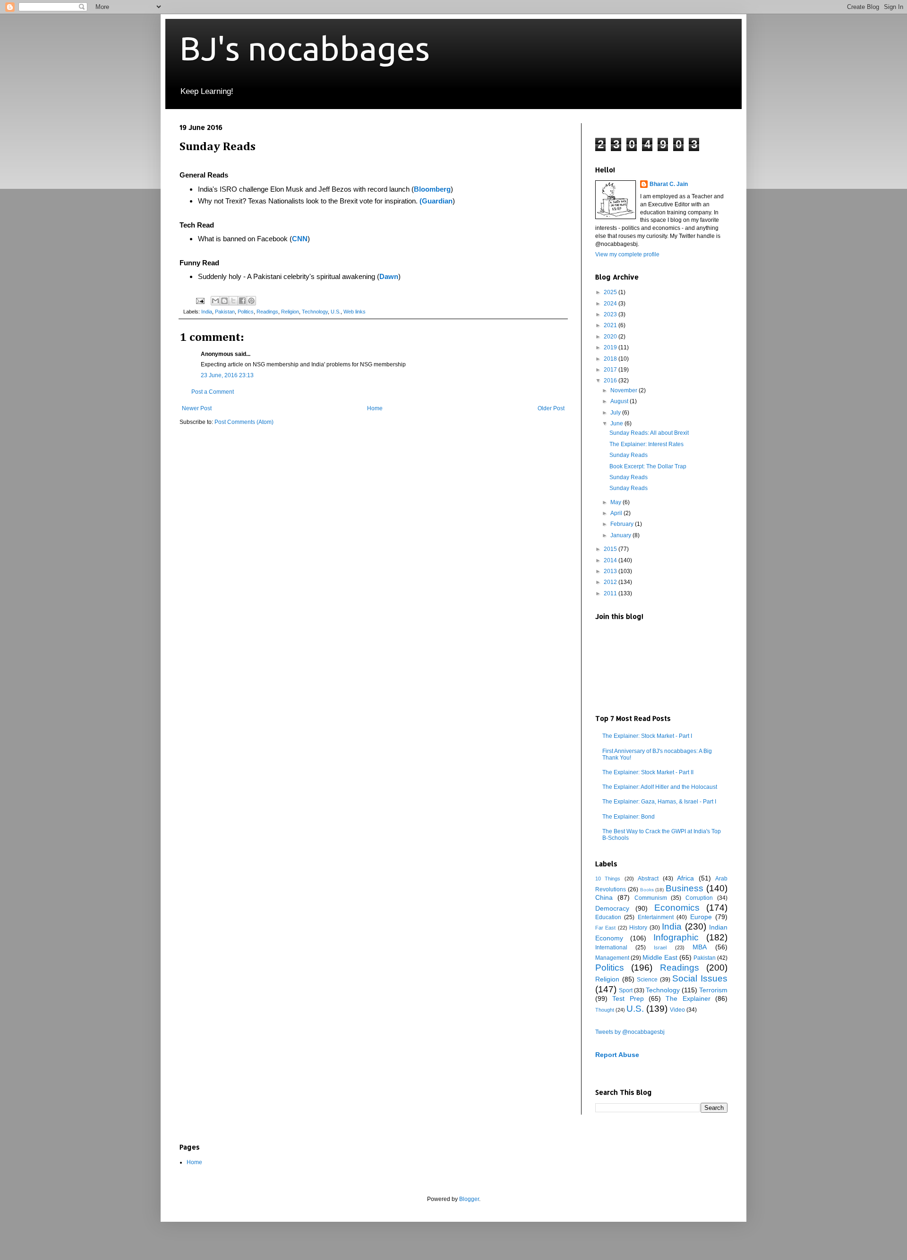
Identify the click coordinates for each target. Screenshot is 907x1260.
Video (677, 1009)
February (622, 524)
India (206, 311)
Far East (605, 927)
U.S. (336, 311)
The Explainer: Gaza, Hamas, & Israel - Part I (659, 801)
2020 (611, 336)
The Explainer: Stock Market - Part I (647, 736)
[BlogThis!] (224, 300)
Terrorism (713, 990)
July (616, 412)
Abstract (648, 878)
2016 (611, 380)
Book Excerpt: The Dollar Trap (647, 466)
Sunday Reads (628, 455)
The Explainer (688, 998)
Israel (660, 947)
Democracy (612, 908)
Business (684, 888)
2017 (611, 369)
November (624, 390)
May (616, 502)
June (617, 423)
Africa (685, 878)
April (617, 513)
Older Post (551, 408)
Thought (604, 1010)
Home (375, 408)
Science (647, 979)
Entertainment (656, 917)
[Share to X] (233, 300)
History (638, 927)
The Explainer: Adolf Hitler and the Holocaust (659, 787)
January (621, 535)
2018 (611, 358)
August (620, 401)
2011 (611, 593)
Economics (677, 908)
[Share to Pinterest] (251, 300)
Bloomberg (432, 189)
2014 (611, 560)
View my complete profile (627, 254)
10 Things (607, 878)
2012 (611, 582)
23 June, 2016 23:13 (227, 375)
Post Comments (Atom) (244, 422)
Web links (354, 311)
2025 (611, 292)
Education (608, 917)
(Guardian (436, 201)
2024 (611, 303)
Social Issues (699, 978)
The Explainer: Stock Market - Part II (647, 772)
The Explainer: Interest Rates (646, 444)
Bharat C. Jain (669, 184)
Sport (626, 990)
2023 (611, 314)
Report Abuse (617, 1054)
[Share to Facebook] (242, 300)
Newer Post (197, 408)
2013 (611, 571)
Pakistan (225, 311)
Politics (246, 311)
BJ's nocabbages (305, 48)
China (604, 897)
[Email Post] (200, 300)
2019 (611, 347)
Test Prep (627, 998)
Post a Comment (212, 392)
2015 (611, 549)
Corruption (699, 898)
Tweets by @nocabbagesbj (630, 1032)
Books (647, 889)
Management (612, 958)
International (611, 947)
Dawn (388, 276)
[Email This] (215, 300)
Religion (290, 311)
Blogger (469, 1199)
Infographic (676, 937)
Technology (315, 311)
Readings (267, 311)
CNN (300, 239)
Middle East (659, 957)
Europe (701, 917)
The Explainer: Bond (628, 816)
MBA (700, 947)
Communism (650, 898)
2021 (611, 325)
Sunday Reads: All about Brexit (649, 433)
